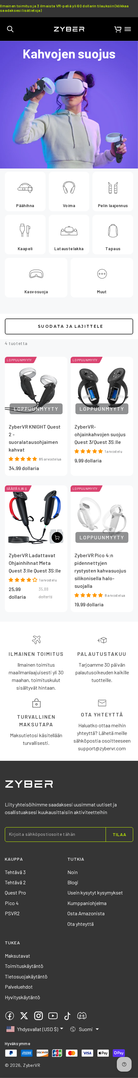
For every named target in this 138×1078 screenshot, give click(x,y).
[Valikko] (128, 29)
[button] (10, 29)
